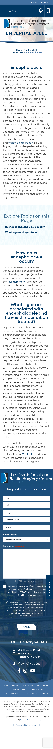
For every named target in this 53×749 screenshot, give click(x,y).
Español (44, 2)
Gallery (14, 689)
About (15, 686)
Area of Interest (10, 534)
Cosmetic (32, 693)
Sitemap (38, 720)
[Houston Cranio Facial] (26, 23)
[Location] (41, 10)
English (34, 2)
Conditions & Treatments (36, 686)
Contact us (28, 454)
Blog (25, 689)
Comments (13, 546)
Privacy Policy (26, 720)
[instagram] (25, 671)
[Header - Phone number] (48, 10)
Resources (37, 689)
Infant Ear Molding (13, 693)
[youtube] (32, 671)
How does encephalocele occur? (25, 227)
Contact (45, 693)
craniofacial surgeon (20, 142)
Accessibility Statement (26, 725)
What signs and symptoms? (22, 232)
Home (19, 50)
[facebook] (19, 671)
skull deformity (16, 281)
